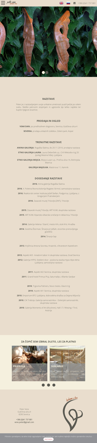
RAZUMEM (48, 439)
